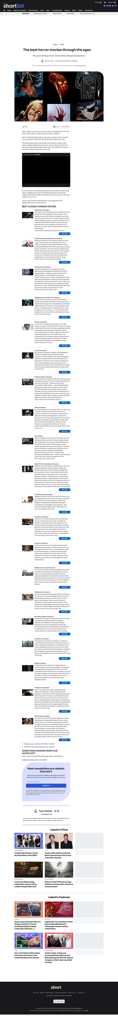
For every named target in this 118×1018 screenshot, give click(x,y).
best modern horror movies (44, 747)
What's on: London (20, 10)
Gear (42, 10)
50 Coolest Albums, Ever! (87, 13)
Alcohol (67, 10)
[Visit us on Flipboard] (110, 6)
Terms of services (45, 790)
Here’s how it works (80, 65)
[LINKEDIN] (55, 811)
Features (74, 61)
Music (74, 10)
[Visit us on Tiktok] (107, 6)
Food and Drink (57, 10)
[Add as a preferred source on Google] (59, 1001)
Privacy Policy (72, 992)
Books (80, 10)
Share (26, 126)
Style (48, 10)
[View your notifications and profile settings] (104, 2)
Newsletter (89, 10)
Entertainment (33, 10)
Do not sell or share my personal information (59, 995)
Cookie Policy (81, 992)
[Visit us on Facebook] (113, 6)
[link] (27, 215)
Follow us (57, 126)
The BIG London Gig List (40, 13)
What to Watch (57, 13)
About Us (35, 992)
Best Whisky (70, 13)
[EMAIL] (58, 811)
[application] (46, 170)
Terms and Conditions (61, 992)
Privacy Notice (34, 791)
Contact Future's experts (47, 992)
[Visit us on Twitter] (115, 6)
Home (55, 44)
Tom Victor (50, 61)
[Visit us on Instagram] (104, 6)
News (9, 10)
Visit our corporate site (76, 1008)
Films (62, 44)
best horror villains (34, 744)
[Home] (4, 10)
